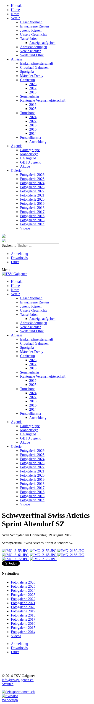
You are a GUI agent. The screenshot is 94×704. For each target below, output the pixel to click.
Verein (15, 18)
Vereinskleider (30, 51)
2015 (33, 104)
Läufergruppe (30, 150)
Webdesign (10, 700)
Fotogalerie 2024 (32, 183)
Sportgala (27, 72)
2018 (33, 125)
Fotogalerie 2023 (32, 187)
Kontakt (17, 6)
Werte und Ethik (32, 55)
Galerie (16, 170)
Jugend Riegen (31, 30)
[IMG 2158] (43, 551)
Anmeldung (37, 142)
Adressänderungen (33, 47)
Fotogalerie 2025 (32, 179)
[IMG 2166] (70, 555)
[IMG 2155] (15, 551)
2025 (33, 109)
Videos (25, 228)
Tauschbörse (29, 39)
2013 (33, 92)
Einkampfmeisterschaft (36, 63)
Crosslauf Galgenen (34, 67)
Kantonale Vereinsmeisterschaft (42, 100)
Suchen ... (9, 245)
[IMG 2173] (43, 559)
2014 (33, 133)
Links (15, 262)
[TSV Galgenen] (14, 274)
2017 (33, 88)
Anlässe (16, 59)
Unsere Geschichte (33, 34)
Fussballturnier (30, 137)
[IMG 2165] (43, 555)
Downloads (19, 258)
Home (15, 10)
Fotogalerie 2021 (32, 195)
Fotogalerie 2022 (32, 191)
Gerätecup (27, 80)
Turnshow (27, 113)
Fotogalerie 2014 (32, 224)
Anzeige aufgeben (42, 43)
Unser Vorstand (31, 22)
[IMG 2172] (15, 559)
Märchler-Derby (31, 76)
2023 (33, 84)
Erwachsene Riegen (34, 26)
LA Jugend (28, 158)
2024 (33, 117)
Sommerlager (29, 96)
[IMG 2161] (15, 555)
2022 (33, 121)
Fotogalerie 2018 (32, 208)
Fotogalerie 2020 (32, 199)
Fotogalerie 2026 (32, 175)
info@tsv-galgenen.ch (18, 680)
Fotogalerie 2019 (32, 203)
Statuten (7, 684)
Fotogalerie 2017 (32, 212)
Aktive (25, 166)
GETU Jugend (30, 162)
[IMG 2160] (70, 551)
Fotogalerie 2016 (32, 216)
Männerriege (29, 154)
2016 (33, 129)
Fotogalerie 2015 (32, 220)
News (15, 14)
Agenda (16, 146)
